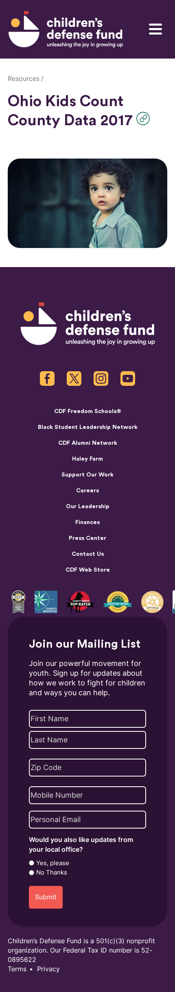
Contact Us (88, 554)
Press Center (87, 538)
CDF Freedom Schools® (87, 411)
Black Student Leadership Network (88, 427)
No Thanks (51, 872)
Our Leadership (87, 506)
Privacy (48, 969)
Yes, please (52, 863)
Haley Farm (87, 459)
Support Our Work (87, 475)
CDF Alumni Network (87, 443)
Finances (87, 522)
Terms (17, 969)
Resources (23, 78)
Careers (87, 490)
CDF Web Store (88, 570)
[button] (145, 118)
